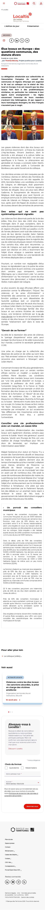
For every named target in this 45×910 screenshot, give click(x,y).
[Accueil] (22, 3)
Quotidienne (14, 768)
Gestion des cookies (27, 897)
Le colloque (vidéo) (12, 656)
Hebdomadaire (31, 768)
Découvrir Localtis (15, 749)
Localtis (5, 10)
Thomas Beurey (11, 61)
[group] (22, 125)
